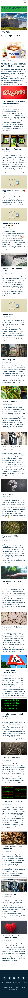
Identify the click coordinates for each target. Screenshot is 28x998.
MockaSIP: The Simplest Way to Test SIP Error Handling (13, 65)
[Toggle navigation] (25, 1)
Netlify (17, 989)
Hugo (10, 987)
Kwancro (3, 2)
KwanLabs (17, 7)
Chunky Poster (19, 987)
